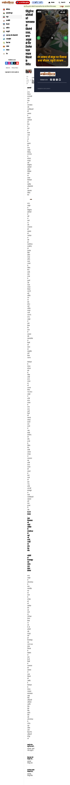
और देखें (62, 12)
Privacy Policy (15, 68)
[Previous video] (38, 38)
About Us (8, 68)
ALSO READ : (29, 514)
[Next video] (65, 38)
